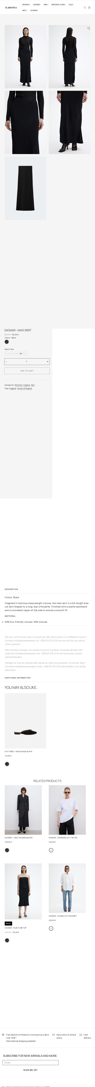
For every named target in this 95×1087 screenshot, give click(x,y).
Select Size (9, 349)
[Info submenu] (27, 10)
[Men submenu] (48, 4)
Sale (33, 385)
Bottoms (18, 385)
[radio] (7, 342)
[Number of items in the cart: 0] (89, 7)
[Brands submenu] (30, 4)
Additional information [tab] (17, 678)
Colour (7, 337)
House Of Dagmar (24, 388)
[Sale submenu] (73, 4)
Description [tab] (11, 589)
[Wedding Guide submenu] (65, 4)
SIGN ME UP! (30, 1070)
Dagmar (26, 385)
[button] (89, 28)
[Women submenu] (40, 4)
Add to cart (27, 371)
